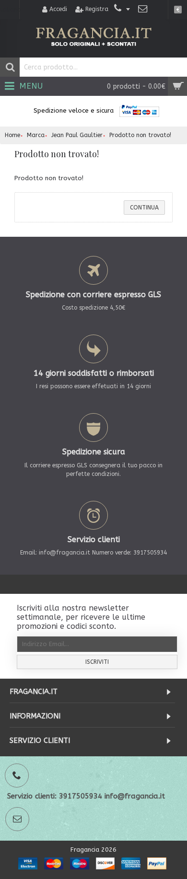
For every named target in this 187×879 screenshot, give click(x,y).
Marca (36, 135)
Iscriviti (97, 662)
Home (12, 135)
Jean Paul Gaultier (77, 135)
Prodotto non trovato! (140, 135)
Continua (144, 207)
